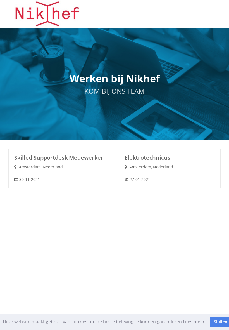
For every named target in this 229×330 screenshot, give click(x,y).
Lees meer (194, 322)
